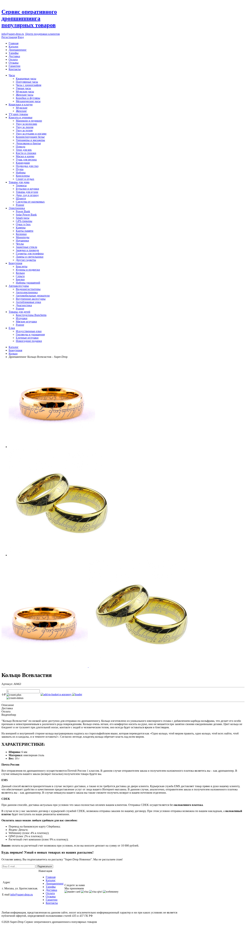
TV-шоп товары (18, 114)
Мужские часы (25, 91)
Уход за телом (24, 130)
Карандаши (23, 162)
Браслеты (21, 266)
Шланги (21, 198)
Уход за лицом (24, 127)
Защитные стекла (26, 247)
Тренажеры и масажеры (30, 140)
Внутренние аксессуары (31, 298)
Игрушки (21, 318)
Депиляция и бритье (28, 143)
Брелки (20, 279)
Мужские (21, 107)
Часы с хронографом (28, 85)
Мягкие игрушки (26, 321)
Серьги (20, 276)
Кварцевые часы (26, 78)
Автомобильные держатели (33, 295)
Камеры (21, 227)
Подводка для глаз (27, 166)
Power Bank (23, 211)
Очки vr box (23, 224)
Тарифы (14, 53)
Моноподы (22, 237)
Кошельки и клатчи (21, 104)
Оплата (13, 59)
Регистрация (9, 37)
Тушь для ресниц (26, 159)
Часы (12, 75)
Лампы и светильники (29, 256)
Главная (13, 43)
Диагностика (24, 305)
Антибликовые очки (28, 302)
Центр (42, 33)
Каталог (14, 46)
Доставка (14, 56)
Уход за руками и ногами (31, 133)
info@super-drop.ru (12, 33)
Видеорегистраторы (28, 289)
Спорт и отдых (25, 179)
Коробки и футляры (28, 98)
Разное (20, 204)
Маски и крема (25, 156)
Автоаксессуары (19, 285)
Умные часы (23, 88)
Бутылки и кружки (27, 188)
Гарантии (14, 65)
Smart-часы (22, 217)
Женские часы (24, 94)
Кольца (20, 272)
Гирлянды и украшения (30, 334)
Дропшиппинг (18, 49)
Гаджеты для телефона (30, 253)
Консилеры (23, 175)
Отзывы (14, 62)
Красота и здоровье (20, 117)
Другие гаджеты (26, 259)
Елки (12, 328)
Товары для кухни (27, 191)
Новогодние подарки (29, 340)
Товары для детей (19, 311)
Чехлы (20, 243)
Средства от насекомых (30, 201)
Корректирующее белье (30, 136)
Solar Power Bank (26, 214)
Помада (20, 146)
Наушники (22, 240)
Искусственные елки (29, 331)
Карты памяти (24, 230)
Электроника (17, 208)
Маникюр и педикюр (29, 120)
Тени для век (24, 149)
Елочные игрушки (27, 337)
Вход (21, 37)
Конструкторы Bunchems (31, 315)
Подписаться (44, 866)
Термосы (21, 185)
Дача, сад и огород (27, 195)
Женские (21, 110)
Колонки (21, 234)
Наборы (21, 172)
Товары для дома (19, 182)
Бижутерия (15, 263)
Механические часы (28, 101)
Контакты (15, 69)
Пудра (19, 169)
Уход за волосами (26, 123)
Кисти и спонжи (26, 153)
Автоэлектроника (27, 292)
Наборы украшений (28, 282)
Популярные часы (27, 81)
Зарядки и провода (27, 250)
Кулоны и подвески (28, 269)
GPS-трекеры (24, 221)
